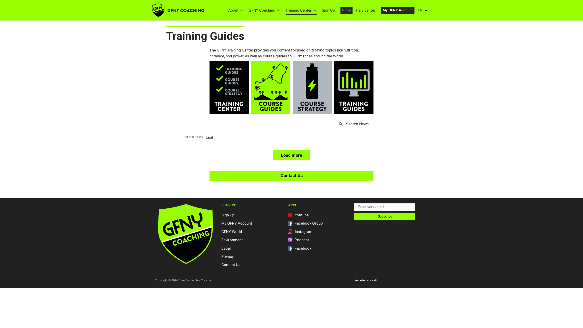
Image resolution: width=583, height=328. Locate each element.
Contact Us (292, 175)
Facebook (303, 248)
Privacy (227, 256)
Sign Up (328, 10)
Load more (291, 155)
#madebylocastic (366, 280)
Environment (232, 240)
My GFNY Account (398, 10)
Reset (209, 137)
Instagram (303, 231)
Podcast (302, 240)
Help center (365, 10)
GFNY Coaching (262, 10)
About (233, 10)
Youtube (302, 215)
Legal (226, 248)
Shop (346, 10)
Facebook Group (309, 223)
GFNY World (231, 231)
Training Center (299, 10)
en (420, 10)
